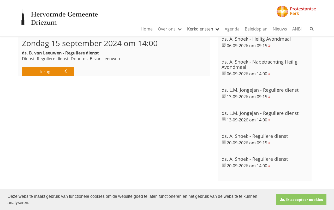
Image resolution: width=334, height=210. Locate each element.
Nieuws (280, 29)
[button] (31, 203)
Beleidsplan (256, 29)
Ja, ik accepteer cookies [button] (301, 199)
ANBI (297, 29)
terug (45, 72)
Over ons (167, 29)
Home (147, 29)
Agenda (232, 29)
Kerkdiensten (200, 29)
